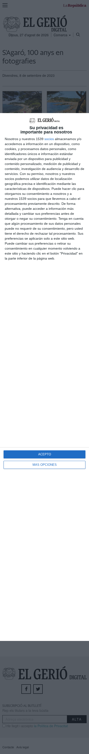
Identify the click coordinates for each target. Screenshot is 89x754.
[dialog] (44, 377)
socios (49, 139)
